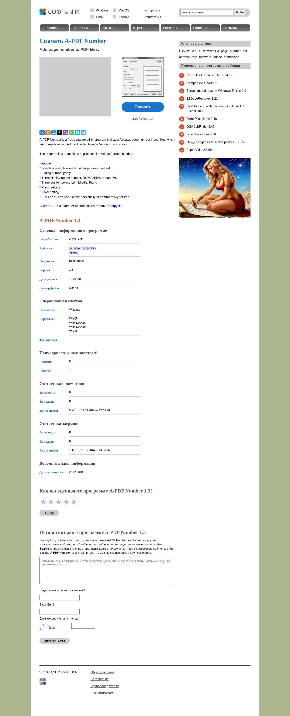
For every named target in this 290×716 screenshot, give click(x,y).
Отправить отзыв (55, 640)
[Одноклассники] (48, 132)
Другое (73, 252)
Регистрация (153, 16)
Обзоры (170, 28)
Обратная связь (102, 672)
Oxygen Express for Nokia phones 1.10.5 (215, 142)
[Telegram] (83, 132)
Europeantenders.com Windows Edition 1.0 (216, 90)
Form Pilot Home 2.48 (201, 118)
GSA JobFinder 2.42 (200, 126)
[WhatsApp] (71, 132)
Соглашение (99, 679)
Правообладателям (104, 686)
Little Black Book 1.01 (201, 134)
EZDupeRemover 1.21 (202, 98)
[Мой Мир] (53, 132)
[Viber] (65, 132)
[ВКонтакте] (42, 132)
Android (123, 17)
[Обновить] (55, 632)
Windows (102, 10)
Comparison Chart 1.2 (201, 83)
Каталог (110, 28)
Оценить (49, 513)
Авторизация (153, 10)
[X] (59, 132)
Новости (80, 28)
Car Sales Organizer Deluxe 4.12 (209, 75)
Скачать (142, 106)
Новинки (201, 28)
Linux (99, 17)
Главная (49, 28)
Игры (137, 28)
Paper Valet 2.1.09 (199, 149)
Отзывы (230, 28)
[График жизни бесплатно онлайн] (215, 216)
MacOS (123, 10)
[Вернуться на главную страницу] (60, 14)
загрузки (116, 206)
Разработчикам (101, 693)
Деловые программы (82, 248)
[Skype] (77, 132)
